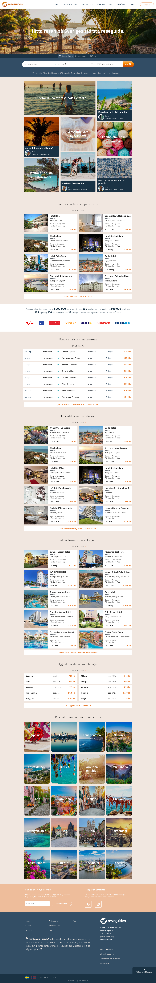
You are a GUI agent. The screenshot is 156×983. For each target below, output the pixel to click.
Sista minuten (54, 926)
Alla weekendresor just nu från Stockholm (78, 528)
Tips (74, 921)
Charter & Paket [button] (70, 4)
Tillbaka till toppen (144, 972)
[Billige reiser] (33, 977)
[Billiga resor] (27, 977)
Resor (57, 4)
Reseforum (121, 4)
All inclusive (53, 921)
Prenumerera (61, 903)
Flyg (50, 930)
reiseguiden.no (72, 981)
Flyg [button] (110, 4)
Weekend (101, 4)
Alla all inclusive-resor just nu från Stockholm (78, 652)
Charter (28, 926)
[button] (39, 64)
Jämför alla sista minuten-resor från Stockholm (78, 404)
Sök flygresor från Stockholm (78, 705)
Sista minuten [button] (87, 4)
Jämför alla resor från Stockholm (78, 296)
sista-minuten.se (83, 981)
